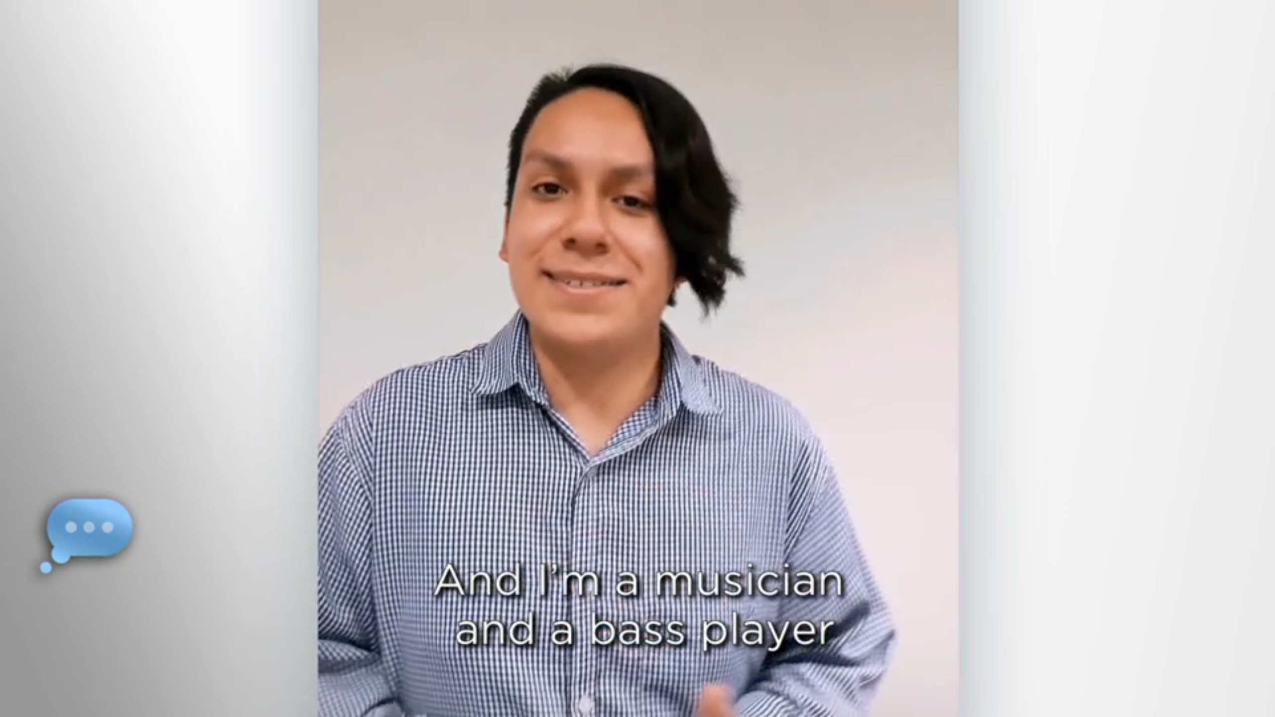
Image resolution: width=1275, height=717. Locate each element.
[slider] (657, 707)
